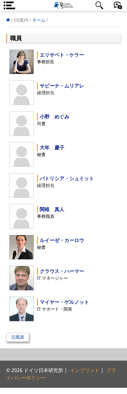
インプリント (85, 370)
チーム (38, 20)
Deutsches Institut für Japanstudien (63, 5)
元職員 (17, 337)
